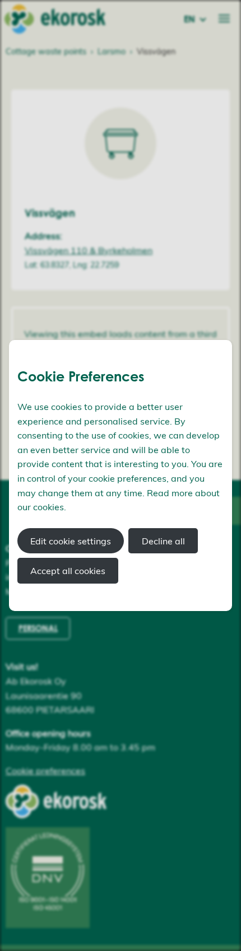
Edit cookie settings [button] (70, 541)
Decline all (163, 541)
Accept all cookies (67, 570)
